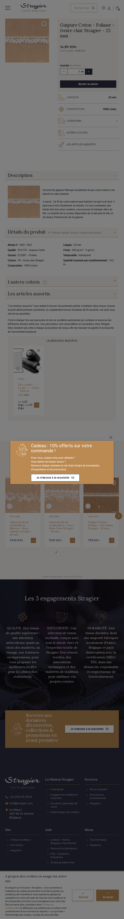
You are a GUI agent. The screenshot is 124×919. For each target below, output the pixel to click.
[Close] (111, 437)
